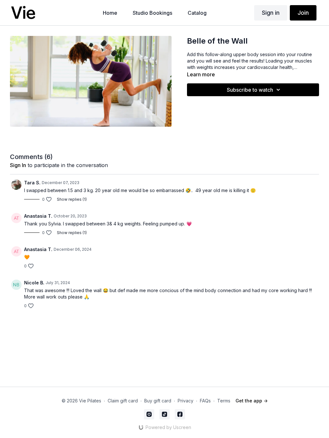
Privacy (185, 400)
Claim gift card (123, 400)
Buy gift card (157, 400)
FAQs (205, 400)
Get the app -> (252, 400)
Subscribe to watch (250, 90)
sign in (18, 165)
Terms (223, 400)
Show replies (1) (72, 199)
